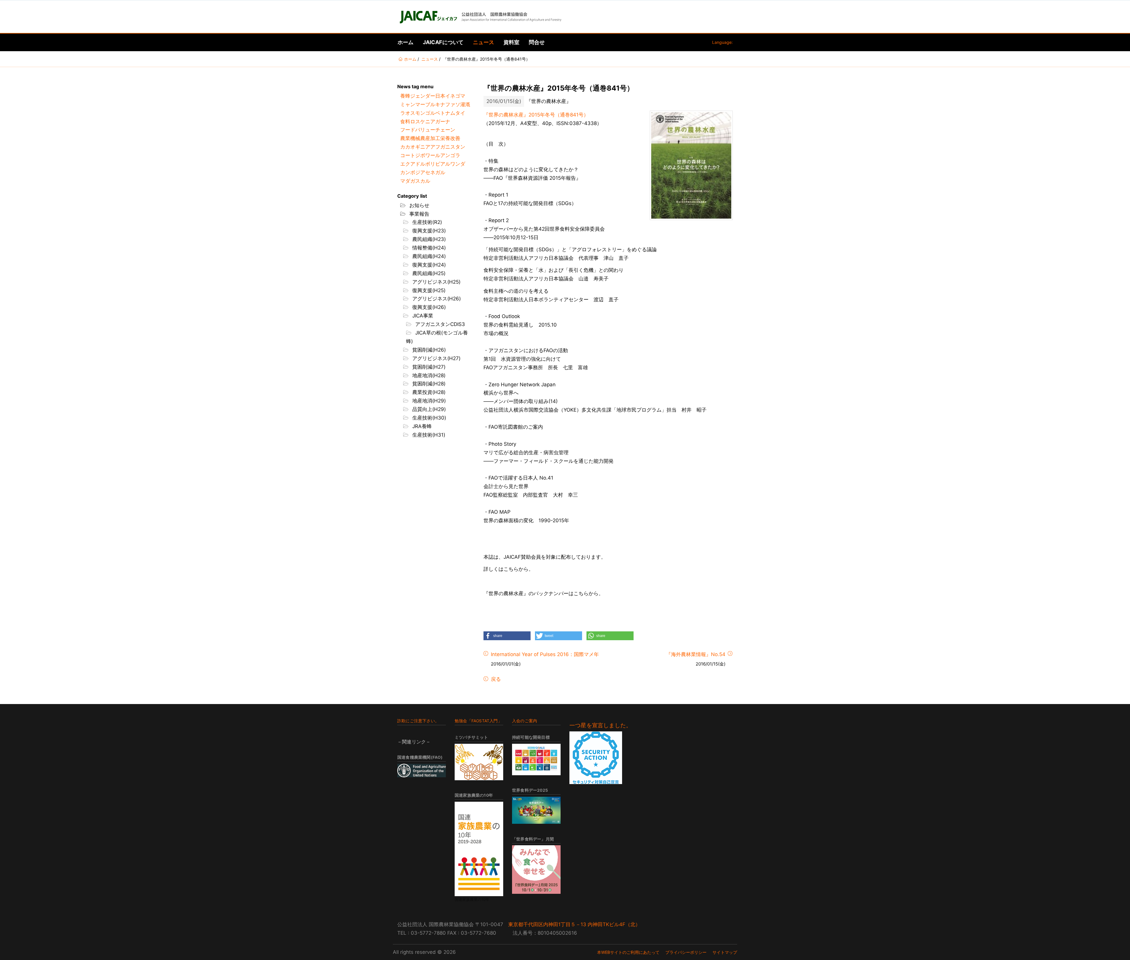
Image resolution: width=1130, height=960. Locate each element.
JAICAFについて (443, 42)
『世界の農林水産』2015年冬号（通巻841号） (536, 115)
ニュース (483, 42)
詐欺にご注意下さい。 (418, 720)
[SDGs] (536, 759)
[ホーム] (480, 17)
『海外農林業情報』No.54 (695, 654)
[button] (507, 635)
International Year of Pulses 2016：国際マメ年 (545, 654)
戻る (495, 679)
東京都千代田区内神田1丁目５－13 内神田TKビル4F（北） (574, 924)
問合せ (537, 42)
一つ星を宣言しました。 (600, 725)
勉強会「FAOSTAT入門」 (478, 720)
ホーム (405, 42)
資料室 (511, 42)
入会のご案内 (524, 720)
